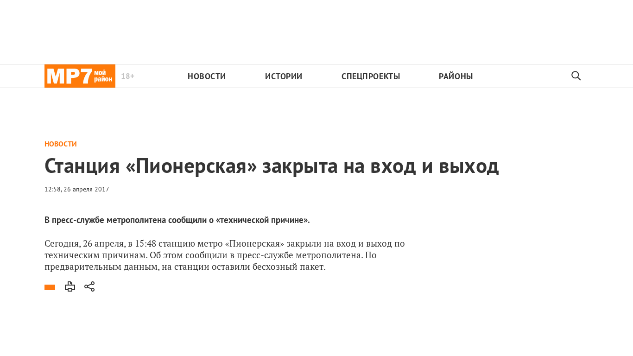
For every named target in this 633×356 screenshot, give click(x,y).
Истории (284, 76)
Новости (207, 76)
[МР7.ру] (79, 76)
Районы (456, 76)
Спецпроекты (371, 76)
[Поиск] (576, 76)
